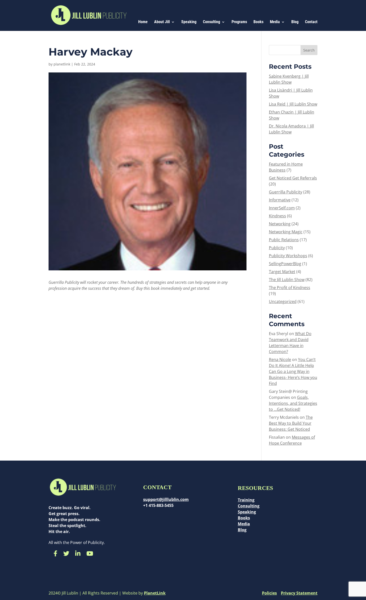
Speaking (188, 22)
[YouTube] (89, 553)
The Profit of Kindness (289, 287)
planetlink (62, 64)
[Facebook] (55, 553)
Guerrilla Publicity (285, 192)
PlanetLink (155, 593)
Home (143, 22)
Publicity (277, 247)
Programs (239, 22)
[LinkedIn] (77, 553)
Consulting (211, 22)
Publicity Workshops (288, 255)
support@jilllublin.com (166, 499)
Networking (280, 224)
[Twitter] (66, 553)
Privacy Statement (299, 593)
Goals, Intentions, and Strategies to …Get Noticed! (293, 403)
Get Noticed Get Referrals (293, 178)
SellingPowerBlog (285, 263)
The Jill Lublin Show (287, 279)
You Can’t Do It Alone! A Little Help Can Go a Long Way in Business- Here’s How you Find (293, 371)
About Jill (162, 22)
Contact (311, 22)
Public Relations (284, 239)
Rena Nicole (280, 359)
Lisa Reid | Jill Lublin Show (293, 104)
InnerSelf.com (282, 208)
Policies (269, 593)
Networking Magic (286, 232)
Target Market (282, 271)
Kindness (277, 216)
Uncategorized (283, 301)
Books (258, 22)
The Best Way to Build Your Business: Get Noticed (291, 423)
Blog (295, 22)
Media (275, 22)
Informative (280, 200)
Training (246, 500)
